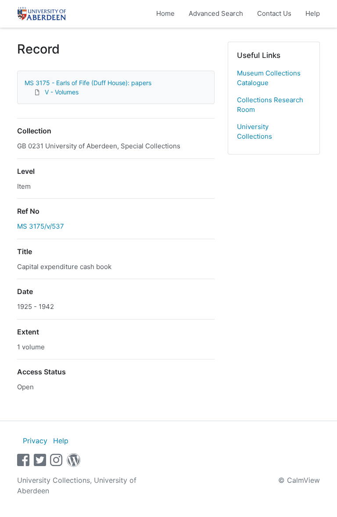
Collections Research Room (270, 105)
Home (165, 13)
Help (312, 13)
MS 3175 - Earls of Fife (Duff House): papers (88, 82)
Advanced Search (216, 13)
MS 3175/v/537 (40, 226)
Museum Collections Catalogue (269, 78)
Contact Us (274, 13)
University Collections (254, 131)
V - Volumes (62, 92)
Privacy (35, 440)
